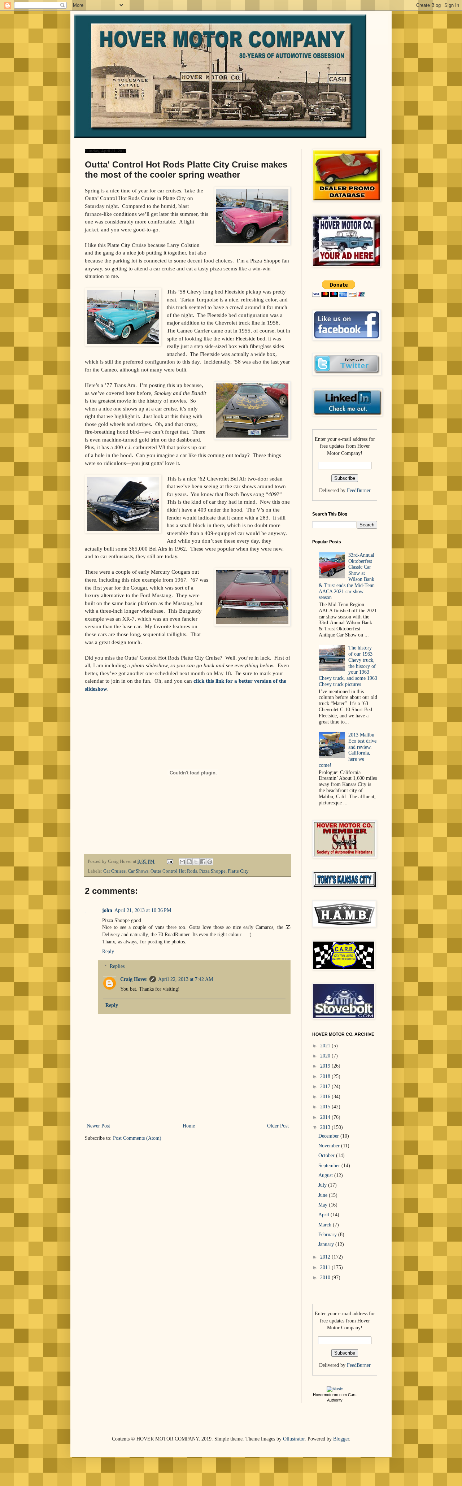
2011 (326, 1267)
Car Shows (138, 871)
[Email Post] (169, 861)
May (323, 1205)
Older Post (278, 1126)
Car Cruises (114, 871)
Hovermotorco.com (330, 1394)
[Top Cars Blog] (335, 1389)
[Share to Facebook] (202, 861)
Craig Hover (133, 979)
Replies (117, 966)
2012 (326, 1257)
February (328, 1234)
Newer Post (98, 1126)
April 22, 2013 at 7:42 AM (185, 979)
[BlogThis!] (189, 861)
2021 (326, 1045)
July (323, 1185)
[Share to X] (196, 861)
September (329, 1165)
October (327, 1155)
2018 (326, 1076)
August (326, 1175)
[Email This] (182, 861)
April (324, 1214)
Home (189, 1126)
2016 (326, 1096)
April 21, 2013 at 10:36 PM (142, 910)
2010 (326, 1277)
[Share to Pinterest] (209, 861)
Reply (108, 951)
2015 (326, 1106)
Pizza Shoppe (212, 871)
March (325, 1225)
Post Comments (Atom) (137, 1138)
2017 (326, 1086)
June (323, 1195)
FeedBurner (359, 490)
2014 (326, 1117)
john (107, 910)
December (329, 1136)
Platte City (238, 871)
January (326, 1244)
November (329, 1145)
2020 (326, 1056)
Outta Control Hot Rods (174, 871)
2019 (326, 1066)
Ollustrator (294, 1439)
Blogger (341, 1439)
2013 (326, 1127)
